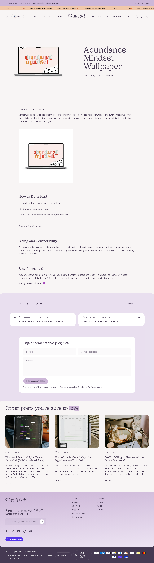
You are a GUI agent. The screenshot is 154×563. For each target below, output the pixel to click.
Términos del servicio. (95, 387)
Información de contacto (12, 558)
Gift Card (76, 506)
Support (75, 510)
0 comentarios (131, 303)
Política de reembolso (11, 555)
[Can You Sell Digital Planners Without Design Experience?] (127, 431)
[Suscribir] (42, 521)
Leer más (8, 483)
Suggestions (77, 517)
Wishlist (100, 506)
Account (100, 499)
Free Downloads (79, 513)
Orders (100, 502)
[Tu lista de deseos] (142, 17)
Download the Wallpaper (30, 226)
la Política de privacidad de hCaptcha (71, 387)
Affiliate (100, 510)
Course (75, 502)
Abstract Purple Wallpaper (100, 321)
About (74, 499)
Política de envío (48, 555)
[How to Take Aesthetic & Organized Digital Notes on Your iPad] (77, 431)
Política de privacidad (24, 555)
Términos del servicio (36, 555)
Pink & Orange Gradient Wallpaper (41, 321)
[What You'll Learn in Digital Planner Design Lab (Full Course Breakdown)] (27, 431)
